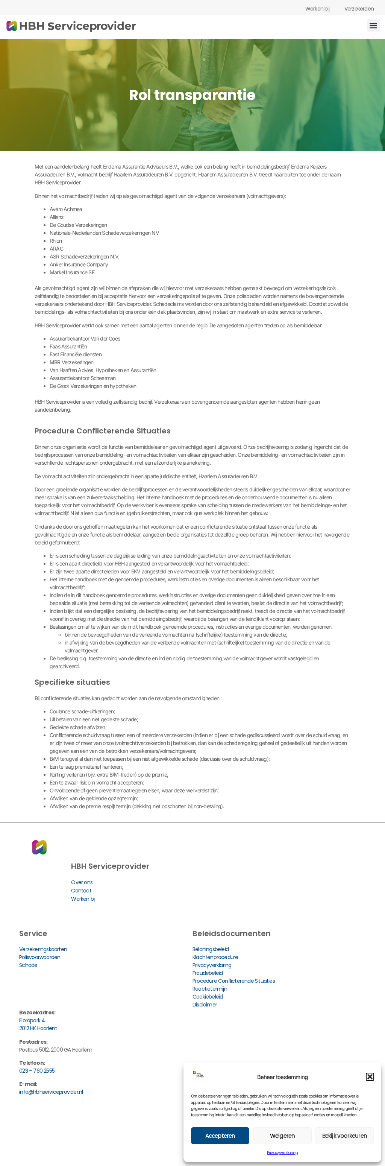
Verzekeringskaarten (43, 949)
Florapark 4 (32, 1020)
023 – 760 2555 (37, 1071)
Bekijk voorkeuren (344, 1136)
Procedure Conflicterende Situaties (233, 981)
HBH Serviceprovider (110, 866)
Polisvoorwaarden (39, 957)
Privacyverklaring (282, 1152)
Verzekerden (359, 8)
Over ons (81, 882)
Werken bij (317, 8)
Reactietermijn (209, 989)
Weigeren (282, 1136)
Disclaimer (204, 1004)
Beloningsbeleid (210, 949)
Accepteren (220, 1136)
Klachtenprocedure (215, 957)
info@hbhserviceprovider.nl (51, 1092)
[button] (370, 1077)
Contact (81, 890)
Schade (28, 965)
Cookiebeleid (207, 996)
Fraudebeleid (207, 973)
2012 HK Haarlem (38, 1028)
